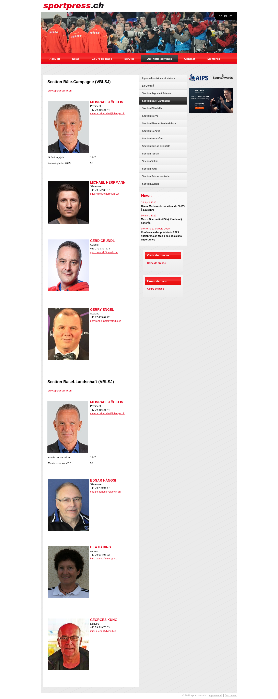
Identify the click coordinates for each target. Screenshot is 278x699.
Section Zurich (150, 183)
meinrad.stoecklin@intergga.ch (107, 113)
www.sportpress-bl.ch (60, 90)
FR (226, 16)
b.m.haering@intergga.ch (104, 558)
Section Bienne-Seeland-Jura (159, 123)
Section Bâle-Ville (152, 108)
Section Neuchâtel (152, 138)
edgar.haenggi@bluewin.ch (105, 491)
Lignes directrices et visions (158, 78)
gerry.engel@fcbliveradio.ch (105, 321)
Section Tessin (150, 153)
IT (231, 16)
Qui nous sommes (159, 58)
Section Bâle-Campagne (156, 100)
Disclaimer (231, 695)
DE (220, 16)
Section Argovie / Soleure (156, 93)
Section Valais (150, 161)
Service (129, 58)
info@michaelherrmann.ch (104, 193)
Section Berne (150, 116)
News (76, 58)
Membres (213, 58)
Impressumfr (215, 695)
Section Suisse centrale (156, 176)
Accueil (54, 58)
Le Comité (148, 85)
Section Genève (151, 131)
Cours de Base (102, 58)
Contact (189, 58)
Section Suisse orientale (156, 146)
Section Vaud (149, 168)
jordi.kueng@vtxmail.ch (103, 631)
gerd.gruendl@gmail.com (104, 252)
